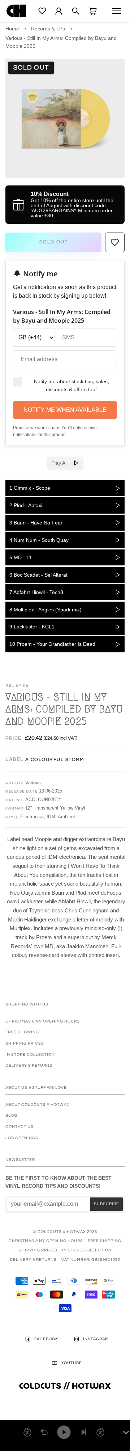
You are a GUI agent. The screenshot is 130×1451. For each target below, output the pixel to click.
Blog (11, 1115)
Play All (62, 463)
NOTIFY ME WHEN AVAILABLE (65, 410)
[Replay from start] (44, 1432)
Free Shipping (22, 1032)
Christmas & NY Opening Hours (42, 1021)
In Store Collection (30, 1055)
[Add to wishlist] (114, 242)
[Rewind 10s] (27, 1432)
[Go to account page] (58, 11)
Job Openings (21, 1138)
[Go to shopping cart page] (92, 11)
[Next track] (83, 1432)
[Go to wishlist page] (42, 11)
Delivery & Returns (28, 1065)
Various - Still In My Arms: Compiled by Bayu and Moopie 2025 (61, 42)
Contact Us (19, 1127)
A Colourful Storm (54, 759)
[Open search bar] (75, 11)
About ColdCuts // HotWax (37, 1105)
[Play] (63, 1432)
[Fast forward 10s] (100, 1432)
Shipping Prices (24, 1043)
